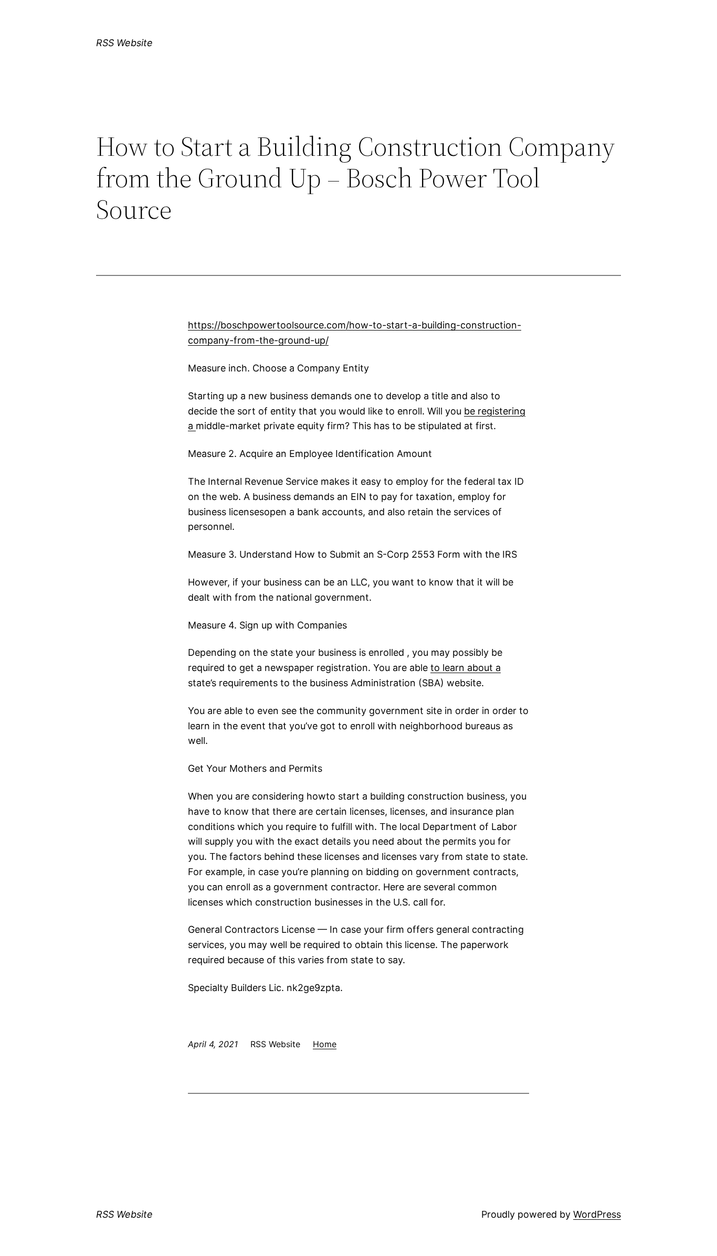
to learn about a (465, 667)
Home (324, 1044)
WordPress (597, 1214)
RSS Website (124, 42)
